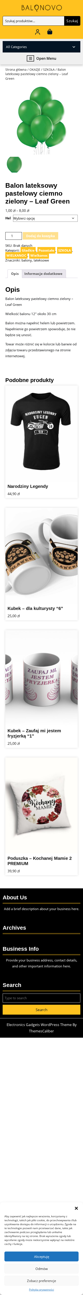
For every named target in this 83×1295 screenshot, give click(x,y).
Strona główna (16, 69)
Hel (8, 218)
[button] (76, 1208)
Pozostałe (46, 250)
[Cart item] (49, 33)
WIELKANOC (16, 255)
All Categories (16, 47)
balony (26, 260)
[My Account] (37, 33)
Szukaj (72, 20)
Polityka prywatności (41, 1289)
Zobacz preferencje (41, 1281)
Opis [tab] (15, 273)
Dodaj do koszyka (40, 236)
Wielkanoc (39, 255)
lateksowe (41, 260)
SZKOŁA (49, 69)
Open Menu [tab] (46, 58)
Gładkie (28, 250)
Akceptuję (41, 1256)
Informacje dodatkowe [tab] (43, 273)
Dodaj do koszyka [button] (66, 472)
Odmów (41, 1268)
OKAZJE (34, 69)
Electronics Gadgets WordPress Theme (39, 1024)
